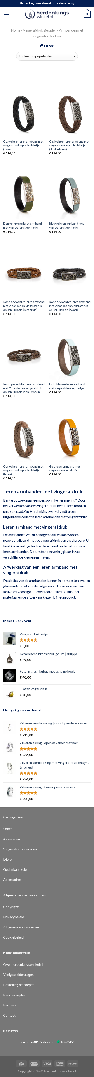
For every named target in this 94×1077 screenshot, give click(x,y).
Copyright (11, 907)
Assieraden (11, 839)
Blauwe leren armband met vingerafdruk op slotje (66, 225)
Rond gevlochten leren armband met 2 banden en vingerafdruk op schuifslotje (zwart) (70, 305)
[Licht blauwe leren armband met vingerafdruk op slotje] (70, 355)
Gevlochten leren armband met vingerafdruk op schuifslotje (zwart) (23, 145)
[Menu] (6, 14)
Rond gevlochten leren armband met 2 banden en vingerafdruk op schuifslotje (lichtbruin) (24, 305)
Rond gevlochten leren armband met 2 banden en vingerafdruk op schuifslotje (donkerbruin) (24, 388)
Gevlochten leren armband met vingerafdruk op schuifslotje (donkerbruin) (69, 145)
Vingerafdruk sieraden (39, 30)
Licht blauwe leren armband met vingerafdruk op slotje (67, 386)
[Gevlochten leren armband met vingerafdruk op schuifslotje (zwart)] (24, 112)
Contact (9, 1015)
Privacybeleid (13, 917)
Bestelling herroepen (18, 984)
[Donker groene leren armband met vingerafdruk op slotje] (24, 194)
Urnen (7, 828)
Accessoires (12, 879)
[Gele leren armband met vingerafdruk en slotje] (70, 437)
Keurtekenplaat (15, 995)
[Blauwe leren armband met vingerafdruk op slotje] (70, 194)
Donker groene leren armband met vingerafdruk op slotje (22, 225)
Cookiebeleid (13, 937)
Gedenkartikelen (15, 869)
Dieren (8, 859)
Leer (58, 36)
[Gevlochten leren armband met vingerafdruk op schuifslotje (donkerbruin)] (70, 112)
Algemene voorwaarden (21, 927)
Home (15, 30)
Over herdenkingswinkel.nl (23, 964)
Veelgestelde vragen (18, 974)
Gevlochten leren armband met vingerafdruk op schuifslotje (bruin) (23, 470)
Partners (9, 1005)
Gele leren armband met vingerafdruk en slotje (64, 468)
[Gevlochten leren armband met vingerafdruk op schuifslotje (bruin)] (24, 437)
